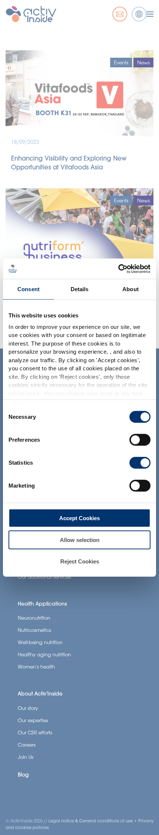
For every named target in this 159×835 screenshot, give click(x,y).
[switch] (139, 440)
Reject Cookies (79, 561)
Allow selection (79, 539)
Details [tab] (80, 289)
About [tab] (130, 289)
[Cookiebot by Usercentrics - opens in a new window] (118, 268)
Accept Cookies (79, 518)
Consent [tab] (28, 289)
